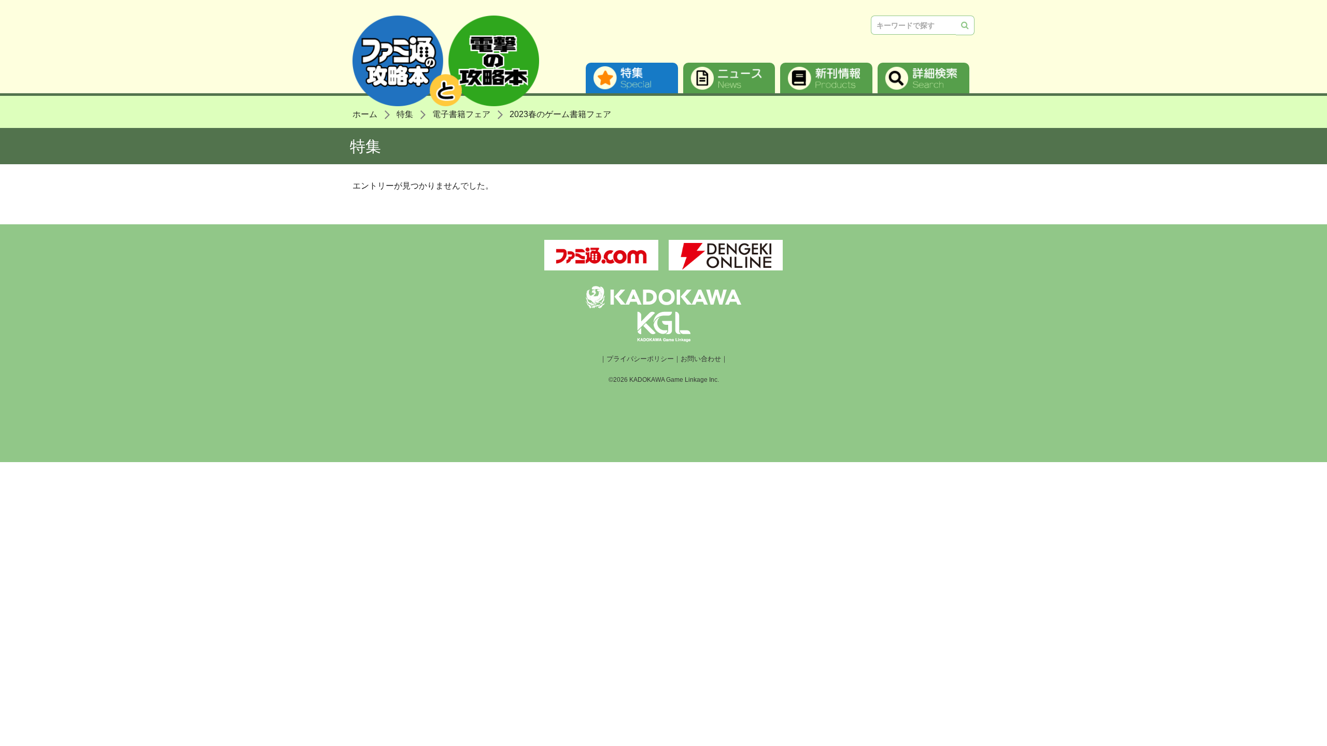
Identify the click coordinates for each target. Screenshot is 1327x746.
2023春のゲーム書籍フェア (560, 114)
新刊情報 (826, 78)
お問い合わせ (701, 359)
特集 (632, 78)
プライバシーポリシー (640, 359)
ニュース (729, 78)
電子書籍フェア (461, 114)
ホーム (364, 114)
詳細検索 (924, 78)
